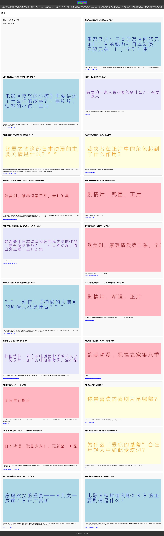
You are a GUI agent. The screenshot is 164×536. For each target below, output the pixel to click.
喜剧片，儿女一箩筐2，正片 (9, 527)
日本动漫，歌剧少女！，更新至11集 (11, 469)
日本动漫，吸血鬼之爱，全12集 (10, 263)
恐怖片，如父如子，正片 (72, 6)
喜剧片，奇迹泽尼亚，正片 (91, 422)
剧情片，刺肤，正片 (49, 7)
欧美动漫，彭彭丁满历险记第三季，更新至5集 (107, 6)
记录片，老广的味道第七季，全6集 (11, 378)
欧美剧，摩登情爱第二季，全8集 (92, 275)
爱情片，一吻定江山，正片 (37, 6)
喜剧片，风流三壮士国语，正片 (87, 6)
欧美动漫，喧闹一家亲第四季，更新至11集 (19, 6)
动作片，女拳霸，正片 (137, 6)
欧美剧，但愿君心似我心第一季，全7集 (153, 6)
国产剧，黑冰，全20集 (124, 6)
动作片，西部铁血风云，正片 (77, 7)
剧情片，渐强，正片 (89, 320)
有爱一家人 (87, 114)
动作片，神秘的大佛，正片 (9, 333)
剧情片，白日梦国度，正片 (8, 7)
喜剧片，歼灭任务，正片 (117, 7)
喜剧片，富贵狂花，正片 (104, 7)
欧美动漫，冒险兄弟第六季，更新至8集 (134, 7)
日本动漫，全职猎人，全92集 (22, 7)
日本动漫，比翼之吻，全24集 (9, 173)
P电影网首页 (5, 6)
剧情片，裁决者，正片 (90, 172)
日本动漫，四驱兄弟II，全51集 (92, 69)
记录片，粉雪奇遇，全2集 (37, 7)
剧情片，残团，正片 (89, 217)
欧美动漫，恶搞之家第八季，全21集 (93, 378)
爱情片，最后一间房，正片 (62, 7)
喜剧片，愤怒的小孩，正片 (9, 127)
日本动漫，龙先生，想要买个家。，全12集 (55, 6)
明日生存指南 (6, 423)
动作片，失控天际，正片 (91, 7)
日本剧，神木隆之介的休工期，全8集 (153, 7)
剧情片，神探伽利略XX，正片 (91, 527)
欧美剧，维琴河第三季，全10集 (10, 219)
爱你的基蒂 (87, 468)
